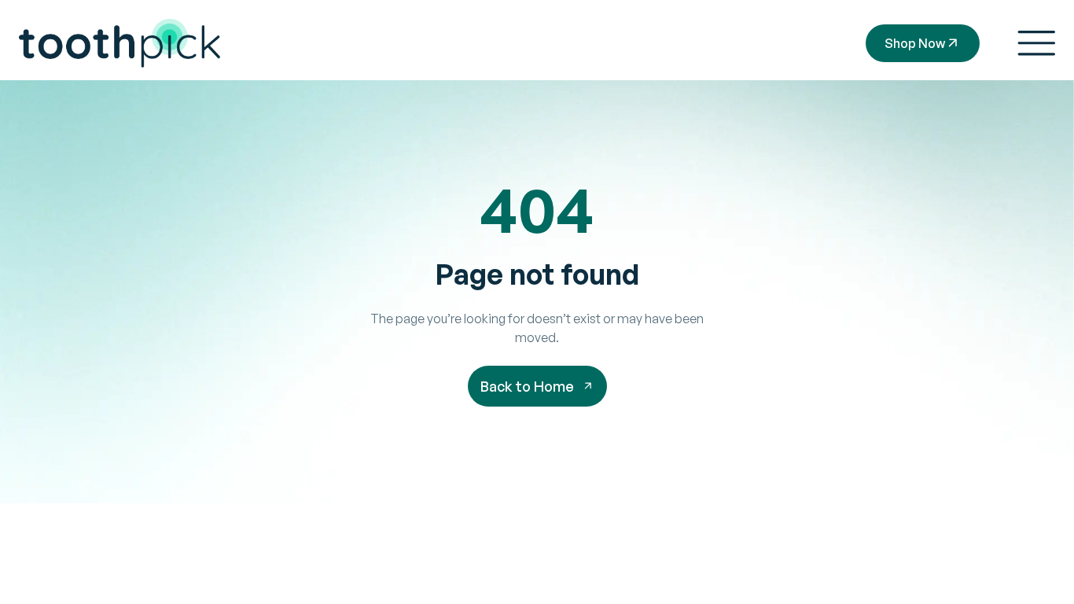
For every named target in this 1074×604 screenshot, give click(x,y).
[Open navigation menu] (1036, 43)
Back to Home (527, 386)
